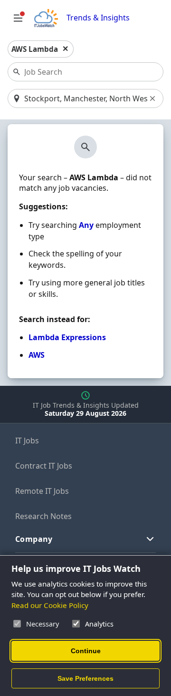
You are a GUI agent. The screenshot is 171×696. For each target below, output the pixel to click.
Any (86, 225)
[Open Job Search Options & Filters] (18, 18)
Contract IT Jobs (43, 466)
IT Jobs (27, 440)
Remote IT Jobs (42, 491)
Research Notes (43, 516)
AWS (36, 355)
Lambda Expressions (67, 337)
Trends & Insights (98, 17)
